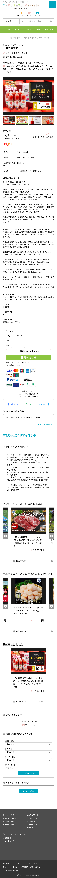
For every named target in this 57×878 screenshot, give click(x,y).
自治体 (7, 30)
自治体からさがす (15, 38)
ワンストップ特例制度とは (28, 394)
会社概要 (6, 863)
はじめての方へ (32, 819)
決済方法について (28, 391)
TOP (4, 38)
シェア (16, 404)
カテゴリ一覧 (9, 841)
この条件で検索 (28, 773)
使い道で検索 (28, 791)
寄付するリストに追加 (29, 351)
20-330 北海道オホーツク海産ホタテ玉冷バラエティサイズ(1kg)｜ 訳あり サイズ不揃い (28, 610)
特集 (38, 30)
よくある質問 (32, 822)
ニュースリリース (17, 863)
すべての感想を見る (46, 424)
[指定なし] (28, 760)
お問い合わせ (32, 827)
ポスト (43, 404)
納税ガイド (49, 30)
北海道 (26, 38)
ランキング (28, 30)
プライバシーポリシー (11, 867)
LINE (29, 404)
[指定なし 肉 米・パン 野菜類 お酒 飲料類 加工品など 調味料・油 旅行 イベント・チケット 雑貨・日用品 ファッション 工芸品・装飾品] (28, 752)
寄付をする (30, 357)
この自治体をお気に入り (16, 53)
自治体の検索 (9, 822)
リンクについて (32, 863)
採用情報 (7, 838)
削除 (42, 702)
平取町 (34, 38)
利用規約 (24, 867)
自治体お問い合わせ (14, 57)
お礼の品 (18, 30)
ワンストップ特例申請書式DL (28, 396)
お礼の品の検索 (10, 819)
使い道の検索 (9, 824)
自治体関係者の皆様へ (11, 871)
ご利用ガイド (32, 824)
